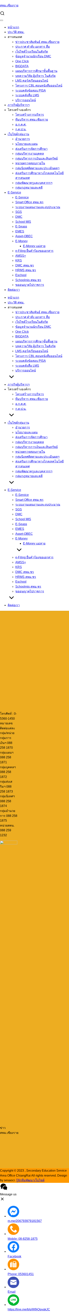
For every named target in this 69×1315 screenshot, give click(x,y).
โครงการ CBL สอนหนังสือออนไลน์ (38, 85)
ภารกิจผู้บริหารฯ (19, 105)
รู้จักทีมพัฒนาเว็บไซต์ (30, 1180)
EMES (19, 231)
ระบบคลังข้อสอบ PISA (30, 90)
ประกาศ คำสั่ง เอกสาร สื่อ (32, 46)
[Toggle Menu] (1, 20)
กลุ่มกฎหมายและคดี (29, 187)
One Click (22, 61)
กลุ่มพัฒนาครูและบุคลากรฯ (33, 182)
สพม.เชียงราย (9, 5)
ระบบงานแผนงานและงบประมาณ (37, 207)
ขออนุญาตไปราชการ (29, 284)
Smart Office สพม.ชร (29, 202)
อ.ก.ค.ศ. (20, 124)
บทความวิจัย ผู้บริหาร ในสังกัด (35, 75)
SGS (18, 211)
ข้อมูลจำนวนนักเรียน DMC (33, 56)
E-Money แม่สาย (34, 246)
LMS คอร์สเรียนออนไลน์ (31, 80)
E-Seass (21, 226)
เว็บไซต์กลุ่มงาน (18, 134)
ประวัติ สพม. (16, 32)
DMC (18, 216)
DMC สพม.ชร (24, 265)
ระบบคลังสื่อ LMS (27, 95)
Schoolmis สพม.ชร (28, 280)
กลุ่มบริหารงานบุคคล (29, 153)
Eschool (20, 275)
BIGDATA (22, 66)
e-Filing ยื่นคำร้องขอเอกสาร (34, 250)
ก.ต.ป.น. (20, 129)
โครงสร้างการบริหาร (29, 114)
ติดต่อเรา (14, 289)
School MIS (23, 221)
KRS (18, 260)
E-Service (14, 192)
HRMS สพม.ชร (25, 270)
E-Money (21, 241)
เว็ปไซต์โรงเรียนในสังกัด (31, 51)
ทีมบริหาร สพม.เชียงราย (31, 119)
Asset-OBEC (24, 236)
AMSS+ (20, 255)
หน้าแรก (13, 27)
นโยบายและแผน (26, 143)
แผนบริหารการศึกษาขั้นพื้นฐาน (36, 71)
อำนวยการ (22, 139)
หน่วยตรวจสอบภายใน (30, 163)
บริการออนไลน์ (25, 100)
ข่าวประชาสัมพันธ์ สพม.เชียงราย (37, 41)
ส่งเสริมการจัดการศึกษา (31, 148)
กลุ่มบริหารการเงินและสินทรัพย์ (36, 158)
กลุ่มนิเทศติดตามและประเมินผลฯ (37, 168)
